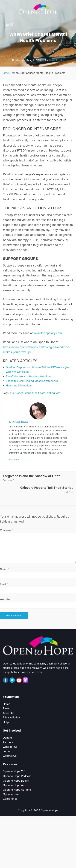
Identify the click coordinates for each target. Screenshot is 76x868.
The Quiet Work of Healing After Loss (29, 376)
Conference (10, 799)
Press (6, 708)
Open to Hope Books (16, 780)
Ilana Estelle (56, 60)
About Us (8, 713)
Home (5, 73)
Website (5, 599)
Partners (8, 742)
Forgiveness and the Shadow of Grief (31, 476)
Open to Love (11, 794)
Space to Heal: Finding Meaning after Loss (32, 381)
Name (4, 569)
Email (4, 584)
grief (12, 393)
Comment (6, 530)
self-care (40, 393)
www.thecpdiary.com (48, 333)
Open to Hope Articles (16, 785)
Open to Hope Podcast (17, 776)
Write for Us (10, 747)
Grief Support (25, 393)
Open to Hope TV (14, 771)
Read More (13, 459)
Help (6, 722)
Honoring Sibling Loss (19, 385)
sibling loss (53, 393)
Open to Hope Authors (17, 790)
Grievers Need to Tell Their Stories (46, 487)
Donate (7, 738)
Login (6, 751)
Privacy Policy (11, 717)
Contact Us (9, 756)
